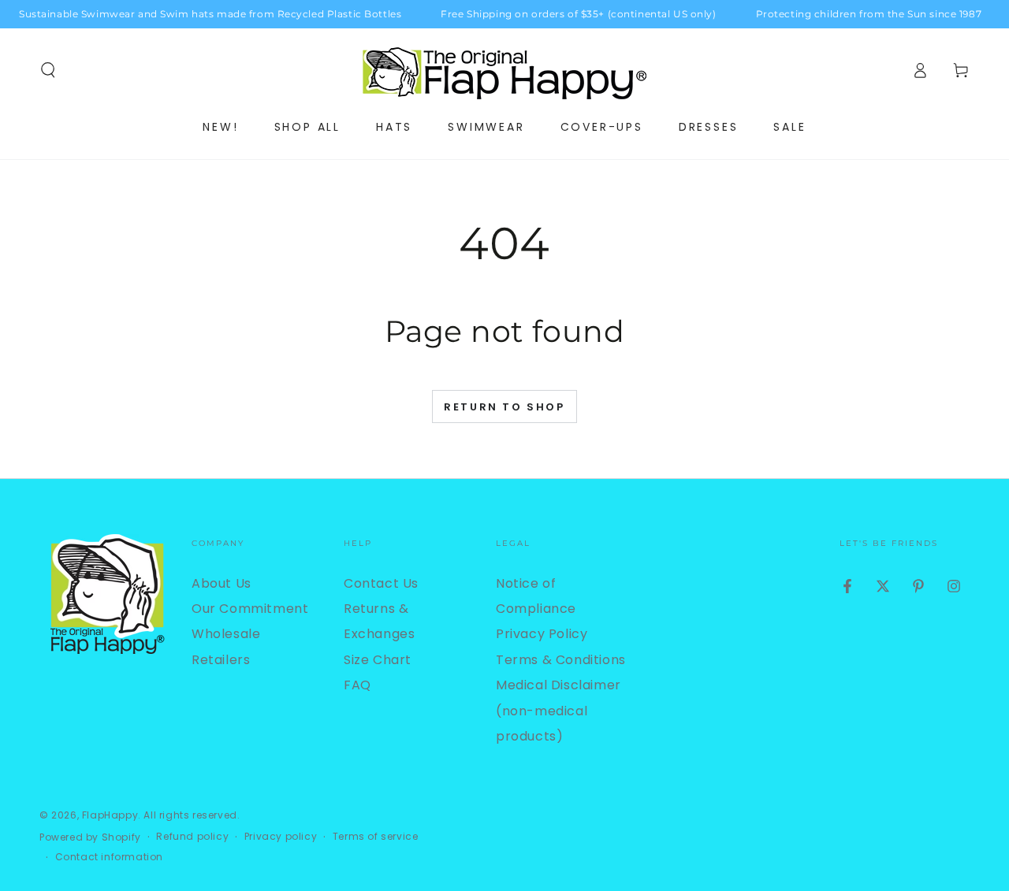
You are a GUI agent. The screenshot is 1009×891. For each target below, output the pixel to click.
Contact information (109, 857)
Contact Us (381, 583)
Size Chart (377, 660)
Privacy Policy (541, 634)
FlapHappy (110, 815)
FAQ (357, 685)
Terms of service (376, 836)
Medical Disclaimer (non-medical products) (558, 710)
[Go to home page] (504, 70)
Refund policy (192, 836)
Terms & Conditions (561, 660)
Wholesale (226, 634)
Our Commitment (250, 609)
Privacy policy (280, 836)
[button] (48, 70)
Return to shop (504, 406)
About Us (221, 583)
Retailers (221, 660)
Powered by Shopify (90, 837)
